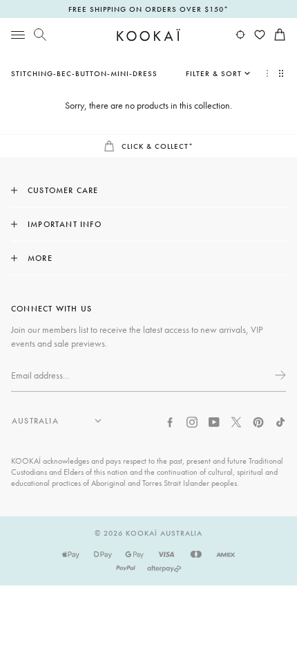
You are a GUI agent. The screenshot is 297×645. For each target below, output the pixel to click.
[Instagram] (192, 421)
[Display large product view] (267, 73)
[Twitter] (236, 421)
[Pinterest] (258, 421)
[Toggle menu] (18, 34)
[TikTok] (280, 421)
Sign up (279, 375)
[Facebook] (169, 421)
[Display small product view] (282, 73)
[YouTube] (214, 421)
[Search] (40, 34)
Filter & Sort (214, 73)
